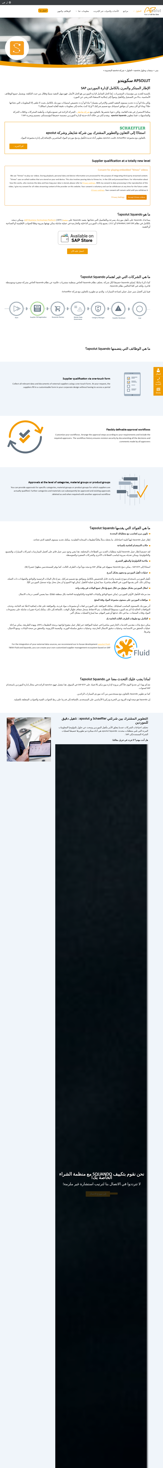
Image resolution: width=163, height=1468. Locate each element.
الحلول (138, 11)
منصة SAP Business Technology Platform (46, 220)
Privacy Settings (117, 197)
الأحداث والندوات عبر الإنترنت (106, 11)
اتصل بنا (43, 10)
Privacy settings (88, 183)
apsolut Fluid (104, 644)
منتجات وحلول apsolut (143, 71)
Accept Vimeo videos (136, 197)
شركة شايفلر (83, 112)
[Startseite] (152, 11)
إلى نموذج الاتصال (98, 1194)
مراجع (125, 11)
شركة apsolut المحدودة (114, 71)
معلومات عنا (83, 11)
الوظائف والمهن (64, 11)
